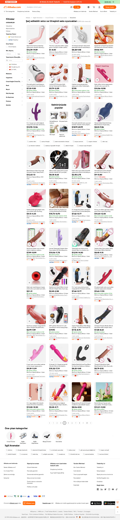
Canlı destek (77, 471)
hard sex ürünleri (103, 454)
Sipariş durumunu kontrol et (105, 474)
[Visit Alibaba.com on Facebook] (98, 489)
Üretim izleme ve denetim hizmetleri (34, 482)
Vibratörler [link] (73, 17)
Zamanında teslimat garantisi (35, 474)
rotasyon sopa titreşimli (85, 145)
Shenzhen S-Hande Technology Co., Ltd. (81, 220)
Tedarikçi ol (100, 467)
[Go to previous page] (49, 423)
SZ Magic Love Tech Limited (80, 260)
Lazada (60, 511)
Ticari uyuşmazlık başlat (80, 474)
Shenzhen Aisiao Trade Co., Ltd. (58, 96)
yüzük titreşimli (12, 454)
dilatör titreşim (70, 145)
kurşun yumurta (79, 141)
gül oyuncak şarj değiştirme (88, 450)
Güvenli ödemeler (32, 467)
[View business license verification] (77, 517)
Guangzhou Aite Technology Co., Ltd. (81, 374)
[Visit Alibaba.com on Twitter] (105, 489)
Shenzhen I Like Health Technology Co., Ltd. (36, 415)
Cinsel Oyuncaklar (61, 17)
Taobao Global (68, 511)
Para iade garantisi (32, 471)
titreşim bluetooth (22, 450)
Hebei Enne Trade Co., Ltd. (79, 182)
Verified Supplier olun (103, 478)
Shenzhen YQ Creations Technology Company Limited (81, 133)
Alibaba (28, 17)
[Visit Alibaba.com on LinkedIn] (101, 489)
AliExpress (33, 511)
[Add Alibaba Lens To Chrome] (29, 503)
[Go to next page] (90, 423)
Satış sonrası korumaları (34, 478)
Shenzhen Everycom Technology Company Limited (36, 57)
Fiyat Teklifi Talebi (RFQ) (57, 473)
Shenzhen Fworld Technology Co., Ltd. (36, 296)
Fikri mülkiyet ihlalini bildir (81, 481)
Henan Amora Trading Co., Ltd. (103, 256)
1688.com (41, 511)
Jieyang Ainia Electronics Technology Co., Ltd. (58, 295)
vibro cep (104, 141)
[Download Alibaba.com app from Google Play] (110, 503)
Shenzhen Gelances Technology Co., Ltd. (36, 183)
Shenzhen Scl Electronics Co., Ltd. (104, 299)
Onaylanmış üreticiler (56, 469)
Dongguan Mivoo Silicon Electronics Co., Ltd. (104, 55)
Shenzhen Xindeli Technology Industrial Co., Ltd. (58, 260)
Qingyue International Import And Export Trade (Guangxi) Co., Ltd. (36, 96)
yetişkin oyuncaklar (48, 454)
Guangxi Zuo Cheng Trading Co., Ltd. (81, 297)
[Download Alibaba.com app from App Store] (96, 503)
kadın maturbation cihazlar (62, 141)
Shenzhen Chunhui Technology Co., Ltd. (81, 96)
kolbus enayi (72, 450)
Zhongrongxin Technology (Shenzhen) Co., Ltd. (104, 183)
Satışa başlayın (101, 471)
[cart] (94, 7)
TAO (74, 511)
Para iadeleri (77, 478)
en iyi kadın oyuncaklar (57, 450)
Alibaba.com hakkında (10, 463)
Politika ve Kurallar (32, 487)
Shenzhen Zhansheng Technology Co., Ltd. (104, 221)
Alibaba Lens (14, 503)
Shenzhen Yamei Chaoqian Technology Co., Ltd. (36, 135)
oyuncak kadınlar (89, 454)
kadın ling (35, 454)
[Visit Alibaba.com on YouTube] (113, 489)
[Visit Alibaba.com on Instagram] (109, 489)
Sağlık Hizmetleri (37, 17)
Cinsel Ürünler (49, 17)
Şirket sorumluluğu (9, 474)
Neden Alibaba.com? (10, 467)
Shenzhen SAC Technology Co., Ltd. (36, 258)
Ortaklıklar (100, 481)
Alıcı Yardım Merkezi (79, 467)
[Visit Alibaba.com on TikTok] (117, 489)
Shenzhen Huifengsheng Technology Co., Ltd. (58, 53)
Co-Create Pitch (8, 471)
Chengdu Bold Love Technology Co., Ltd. (81, 337)
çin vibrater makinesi (34, 145)
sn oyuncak (24, 454)
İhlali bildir (76, 485)
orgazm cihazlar (92, 141)
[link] (117, 502)
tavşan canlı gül (105, 450)
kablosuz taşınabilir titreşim (52, 145)
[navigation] (14, 220)
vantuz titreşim (46, 141)
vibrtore (10, 450)
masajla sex (62, 454)
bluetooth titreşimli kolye (39, 450)
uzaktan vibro (32, 141)
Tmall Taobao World (50, 511)
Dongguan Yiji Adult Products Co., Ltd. (58, 337)
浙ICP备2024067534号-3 (107, 517)
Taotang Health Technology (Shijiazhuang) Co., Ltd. (81, 56)
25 (87, 423)
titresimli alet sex (75, 454)
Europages (87, 511)
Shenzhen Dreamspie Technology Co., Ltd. (36, 376)
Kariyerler (6, 478)
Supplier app (47, 503)
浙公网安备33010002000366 (90, 517)
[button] (71, 7)
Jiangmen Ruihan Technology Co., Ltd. (58, 221)
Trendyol (79, 511)
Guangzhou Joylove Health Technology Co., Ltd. (104, 135)
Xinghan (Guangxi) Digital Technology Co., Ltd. (104, 372)
